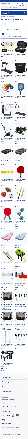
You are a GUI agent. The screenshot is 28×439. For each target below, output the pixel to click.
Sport (4, 24)
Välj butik (18, 36)
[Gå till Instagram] (3, 406)
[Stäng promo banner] (25, 13)
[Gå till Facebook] (12, 406)
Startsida (3, 16)
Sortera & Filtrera (13, 29)
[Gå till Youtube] (8, 406)
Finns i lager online (10, 34)
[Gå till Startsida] (5, 4)
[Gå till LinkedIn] (16, 406)
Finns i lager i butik (10, 36)
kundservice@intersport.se (7, 399)
